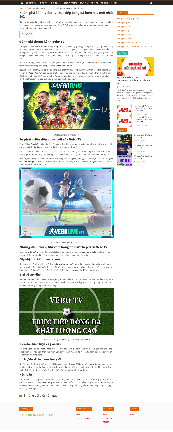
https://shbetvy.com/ (84, 418)
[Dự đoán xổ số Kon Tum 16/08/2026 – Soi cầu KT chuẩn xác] (125, 117)
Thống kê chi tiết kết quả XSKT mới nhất (134, 46)
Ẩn (30, 33)
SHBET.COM (107, 418)
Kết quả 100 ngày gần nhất (129, 18)
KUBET (132, 414)
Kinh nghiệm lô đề (109, 3)
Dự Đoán (44, 3)
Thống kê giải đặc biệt (126, 22)
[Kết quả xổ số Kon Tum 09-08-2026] (125, 156)
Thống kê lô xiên (124, 38)
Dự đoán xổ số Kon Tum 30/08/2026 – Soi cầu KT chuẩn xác (133, 80)
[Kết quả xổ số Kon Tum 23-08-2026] (125, 135)
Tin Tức (94, 3)
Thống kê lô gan (124, 30)
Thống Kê (55, 3)
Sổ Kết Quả (31, 3)
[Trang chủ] (22, 2)
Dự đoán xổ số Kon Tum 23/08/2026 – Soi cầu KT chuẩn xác (144, 108)
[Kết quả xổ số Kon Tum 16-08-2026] (125, 145)
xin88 (105, 414)
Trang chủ (22, 8)
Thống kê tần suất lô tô (127, 42)
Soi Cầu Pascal (70, 3)
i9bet (78, 414)
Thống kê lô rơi (123, 34)
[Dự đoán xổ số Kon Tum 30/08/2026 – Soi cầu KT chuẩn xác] (135, 58)
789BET (106, 422)
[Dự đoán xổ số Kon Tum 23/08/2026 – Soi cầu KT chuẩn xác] (125, 106)
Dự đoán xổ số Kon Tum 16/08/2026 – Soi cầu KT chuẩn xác (144, 119)
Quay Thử (84, 3)
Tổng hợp (31, 8)
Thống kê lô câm (124, 26)
